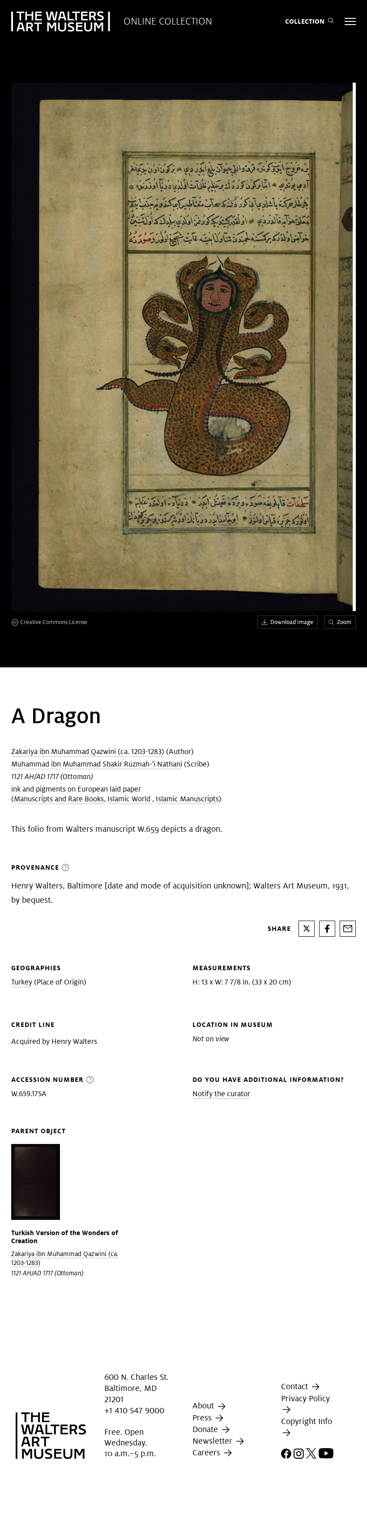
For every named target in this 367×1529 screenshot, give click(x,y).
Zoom (344, 622)
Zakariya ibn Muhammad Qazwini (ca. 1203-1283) (87, 751)
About (204, 1406)
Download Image (291, 622)
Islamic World (129, 799)
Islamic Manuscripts (187, 799)
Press (203, 1417)
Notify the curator (221, 1093)
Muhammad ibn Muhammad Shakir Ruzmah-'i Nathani (96, 764)
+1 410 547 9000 (134, 1410)
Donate (206, 1429)
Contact (295, 1386)
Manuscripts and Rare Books (59, 799)
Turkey (21, 982)
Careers (207, 1452)
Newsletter (213, 1441)
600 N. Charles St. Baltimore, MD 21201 (136, 1388)
